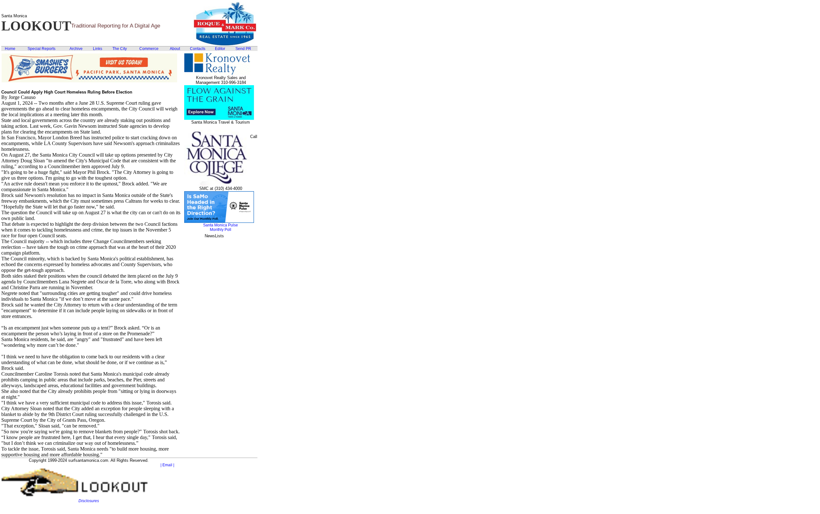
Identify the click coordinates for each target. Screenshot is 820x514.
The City (119, 48)
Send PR (243, 48)
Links (97, 48)
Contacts (197, 48)
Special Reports (41, 48)
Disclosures (88, 501)
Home (10, 48)
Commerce (149, 48)
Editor (220, 48)
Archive (76, 48)
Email (167, 465)
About (175, 48)
